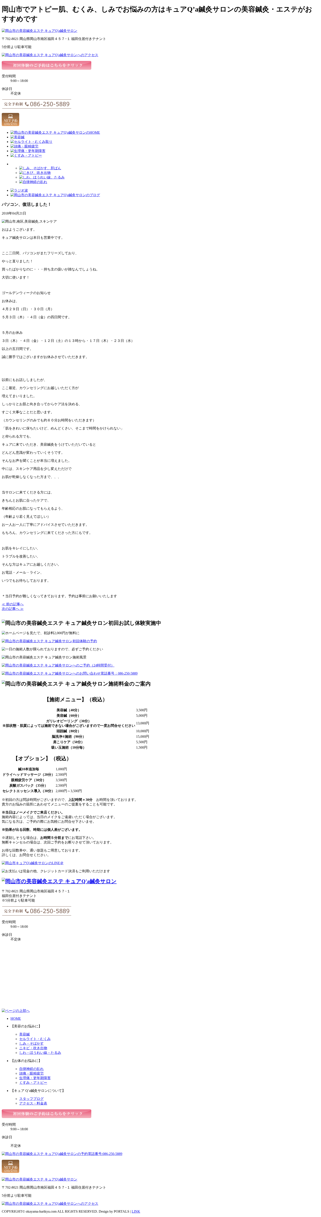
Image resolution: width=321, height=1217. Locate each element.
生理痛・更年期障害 (35, 1078)
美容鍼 (24, 1034)
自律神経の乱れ (31, 1069)
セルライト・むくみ (35, 1039)
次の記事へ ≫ (13, 609)
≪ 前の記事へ (13, 604)
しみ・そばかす (31, 1043)
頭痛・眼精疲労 (31, 1073)
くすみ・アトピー (33, 1082)
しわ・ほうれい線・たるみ (40, 1052)
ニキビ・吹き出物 (33, 1048)
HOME (15, 1018)
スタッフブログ (31, 1099)
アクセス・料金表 (33, 1103)
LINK (136, 1211)
